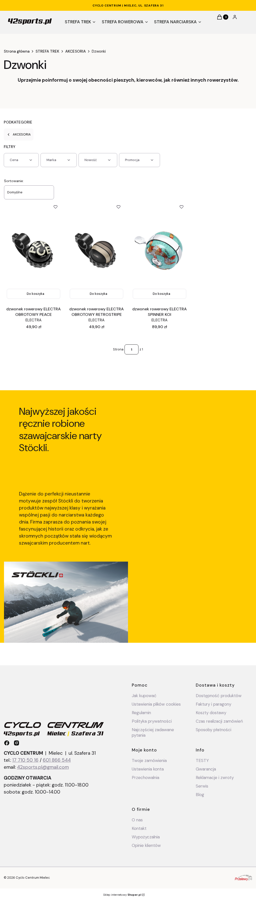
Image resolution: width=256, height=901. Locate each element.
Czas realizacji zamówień (219, 721)
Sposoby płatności (213, 729)
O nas (137, 820)
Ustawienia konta (148, 769)
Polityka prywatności (152, 721)
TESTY (202, 760)
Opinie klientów (146, 845)
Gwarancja (206, 769)
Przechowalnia (145, 777)
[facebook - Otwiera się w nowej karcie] (7, 743)
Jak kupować (144, 695)
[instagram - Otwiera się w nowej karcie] (17, 743)
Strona (118, 349)
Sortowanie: (14, 181)
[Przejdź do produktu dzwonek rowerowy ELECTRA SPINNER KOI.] (159, 250)
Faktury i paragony (213, 704)
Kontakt (139, 828)
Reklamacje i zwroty (215, 777)
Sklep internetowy (122, 894)
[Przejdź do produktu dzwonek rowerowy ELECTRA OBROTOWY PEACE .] (33, 250)
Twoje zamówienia (149, 760)
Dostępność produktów (219, 695)
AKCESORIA (75, 51)
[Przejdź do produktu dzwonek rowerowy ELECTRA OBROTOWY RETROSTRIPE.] (96, 250)
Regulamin (141, 712)
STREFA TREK (47, 51)
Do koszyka (35, 294)
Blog (200, 794)
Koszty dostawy (211, 712)
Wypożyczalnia (146, 837)
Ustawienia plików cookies (157, 704)
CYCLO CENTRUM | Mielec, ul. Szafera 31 (128, 6)
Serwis (202, 786)
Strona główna (17, 51)
